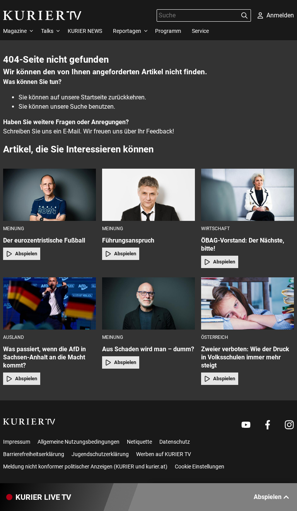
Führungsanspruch (128, 240)
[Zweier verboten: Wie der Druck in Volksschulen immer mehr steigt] (247, 303)
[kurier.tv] (29, 422)
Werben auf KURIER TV (163, 454)
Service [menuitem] (200, 31)
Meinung (13, 228)
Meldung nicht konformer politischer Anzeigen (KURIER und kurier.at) (85, 466)
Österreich (214, 337)
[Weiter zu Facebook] (267, 424)
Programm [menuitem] (168, 31)
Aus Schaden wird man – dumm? (148, 349)
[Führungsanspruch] (148, 195)
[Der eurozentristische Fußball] (49, 195)
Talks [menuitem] (47, 31)
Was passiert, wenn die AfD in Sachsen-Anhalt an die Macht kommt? (44, 357)
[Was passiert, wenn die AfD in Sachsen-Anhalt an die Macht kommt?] (49, 303)
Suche (78, 106)
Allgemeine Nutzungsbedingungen (78, 442)
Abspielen (26, 253)
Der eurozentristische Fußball (44, 240)
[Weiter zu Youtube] (246, 424)
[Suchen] (244, 15)
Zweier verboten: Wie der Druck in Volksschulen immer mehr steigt (245, 357)
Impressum (16, 442)
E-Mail (71, 131)
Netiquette (139, 442)
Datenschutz (174, 442)
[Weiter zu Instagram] (289, 424)
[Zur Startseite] (42, 15)
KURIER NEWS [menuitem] (85, 31)
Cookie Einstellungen (199, 466)
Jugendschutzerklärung (100, 454)
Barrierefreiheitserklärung (33, 454)
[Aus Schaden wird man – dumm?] (148, 303)
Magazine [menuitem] (15, 31)
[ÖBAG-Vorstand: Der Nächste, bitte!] (247, 195)
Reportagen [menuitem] (127, 31)
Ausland (13, 337)
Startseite (94, 97)
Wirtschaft (215, 228)
